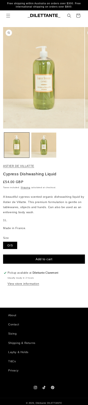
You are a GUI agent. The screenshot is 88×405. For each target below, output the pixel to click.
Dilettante (41, 403)
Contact (13, 324)
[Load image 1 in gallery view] (16, 145)
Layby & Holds (18, 352)
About (12, 315)
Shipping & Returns (21, 343)
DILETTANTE (54, 403)
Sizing (12, 333)
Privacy (13, 370)
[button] (8, 15)
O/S (10, 245)
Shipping (25, 187)
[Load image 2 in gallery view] (43, 145)
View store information (23, 283)
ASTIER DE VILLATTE (18, 166)
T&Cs (12, 361)
